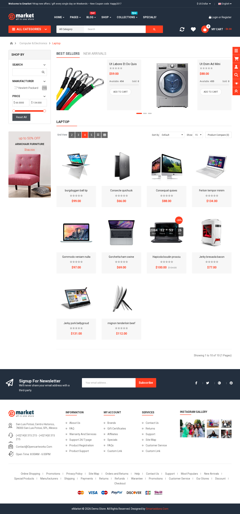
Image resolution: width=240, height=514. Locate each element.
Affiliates (112, 434)
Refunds (120, 478)
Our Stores (202, 478)
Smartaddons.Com (157, 508)
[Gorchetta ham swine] (121, 232)
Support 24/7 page (80, 439)
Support (150, 434)
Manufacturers (49, 478)
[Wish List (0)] (193, 30)
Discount (220, 478)
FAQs (110, 445)
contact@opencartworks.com (34, 446)
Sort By (155, 135)
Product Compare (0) (218, 135)
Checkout (120, 483)
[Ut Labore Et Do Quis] (81, 85)
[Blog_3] (227, 424)
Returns (150, 428)
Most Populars (189, 473)
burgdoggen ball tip (76, 190)
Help (137, 473)
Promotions (53, 473)
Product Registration (81, 445)
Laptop (56, 43)
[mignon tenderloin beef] (121, 299)
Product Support (79, 451)
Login (215, 17)
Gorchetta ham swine (121, 256)
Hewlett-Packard (28, 87)
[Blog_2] (213, 424)
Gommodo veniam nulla (76, 256)
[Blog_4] (213, 434)
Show (189, 135)
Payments (87, 478)
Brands (111, 422)
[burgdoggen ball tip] (76, 166)
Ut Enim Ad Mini (210, 64)
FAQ (71, 428)
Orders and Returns (116, 473)
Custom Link (114, 451)
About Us (74, 422)
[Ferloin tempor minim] (212, 166)
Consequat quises (166, 190)
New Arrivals (211, 473)
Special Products (24, 478)
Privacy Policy (74, 473)
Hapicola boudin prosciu (167, 256)
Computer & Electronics (33, 43)
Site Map (151, 439)
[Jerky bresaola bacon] (212, 232)
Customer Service (156, 445)
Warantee (137, 478)
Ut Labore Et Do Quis (123, 64)
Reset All (21, 117)
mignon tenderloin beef (121, 323)
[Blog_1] (191, 428)
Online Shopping (30, 473)
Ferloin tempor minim (211, 190)
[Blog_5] (227, 434)
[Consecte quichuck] (121, 166)
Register (227, 17)
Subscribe (146, 382)
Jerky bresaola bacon (211, 256)
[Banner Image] (29, 164)
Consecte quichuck (121, 190)
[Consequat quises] (166, 166)
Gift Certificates (116, 428)
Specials (112, 439)
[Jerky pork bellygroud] (76, 299)
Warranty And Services (82, 434)
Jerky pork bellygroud (76, 323)
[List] (98, 135)
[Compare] (182, 30)
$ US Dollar (203, 3)
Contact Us (152, 422)
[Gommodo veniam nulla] (76, 232)
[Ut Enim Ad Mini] (172, 85)
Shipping (69, 478)
